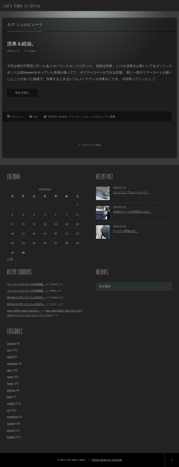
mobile (10, 403)
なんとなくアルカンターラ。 (131, 192)
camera (11, 343)
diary (10, 370)
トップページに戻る (89, 145)
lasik (9, 396)
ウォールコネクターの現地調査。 (26, 284)
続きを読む (22, 92)
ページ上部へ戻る (172, 460)
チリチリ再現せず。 (125, 231)
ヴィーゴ (74, 116)
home (10, 383)
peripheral (12, 416)
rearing (11, 423)
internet (11, 390)
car (36, 116)
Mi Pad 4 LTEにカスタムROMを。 (26, 297)
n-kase (31, 51)
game (10, 376)
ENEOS (52, 116)
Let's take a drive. (22, 5)
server (10, 430)
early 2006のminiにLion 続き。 (24, 310)
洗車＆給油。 (21, 43)
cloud (10, 356)
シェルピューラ (99, 116)
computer (12, 363)
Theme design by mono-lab (106, 459)
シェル (84, 116)
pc (8, 410)
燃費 (112, 116)
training (11, 437)
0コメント (17, 116)
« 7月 (10, 259)
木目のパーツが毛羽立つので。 (132, 211)
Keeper (63, 116)
